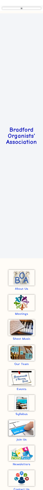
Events (21, 389)
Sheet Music (21, 339)
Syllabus (21, 414)
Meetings (21, 314)
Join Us (22, 439)
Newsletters (21, 464)
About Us (21, 289)
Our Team (21, 364)
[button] (21, 8)
